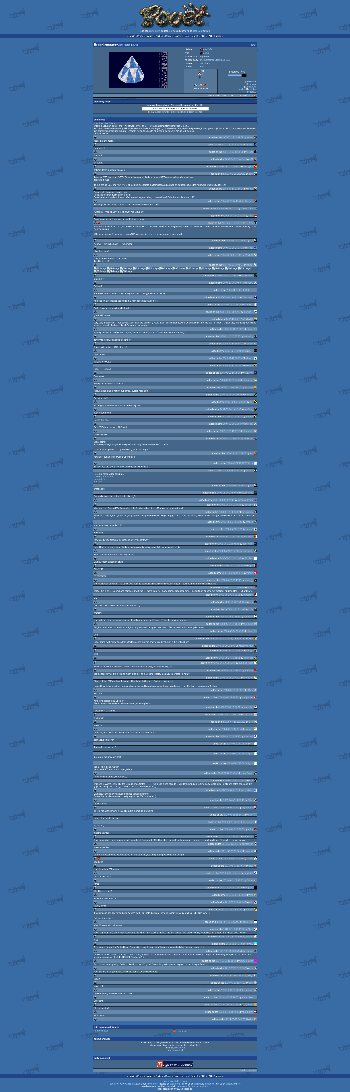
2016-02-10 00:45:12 (233, 929)
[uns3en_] (255, 409)
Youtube (98, 481)
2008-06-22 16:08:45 (234, 565)
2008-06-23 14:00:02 (233, 587)
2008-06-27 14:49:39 (232, 650)
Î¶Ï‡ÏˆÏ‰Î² (248, 558)
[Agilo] (255, 565)
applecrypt (248, 922)
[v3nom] (255, 573)
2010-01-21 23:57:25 (227, 807)
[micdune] (255, 387)
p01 (251, 159)
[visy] (255, 602)
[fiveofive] (255, 304)
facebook (159, 112)
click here (179, 1047)
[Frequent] (255, 887)
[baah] (255, 329)
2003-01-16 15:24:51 (234, 174)
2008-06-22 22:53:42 (232, 573)
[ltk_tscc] (255, 223)
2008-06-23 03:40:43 (230, 580)
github (205, 1086)
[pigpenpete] (255, 807)
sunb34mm (247, 773)
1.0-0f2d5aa (127, 1084)
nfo (253, 45)
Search (194, 36)
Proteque (248, 624)
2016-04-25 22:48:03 (231, 936)
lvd (251, 944)
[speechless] (255, 997)
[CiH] (255, 351)
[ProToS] (249, 255)
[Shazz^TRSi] (255, 208)
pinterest (175, 112)
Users (168, 36)
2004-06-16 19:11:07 (227, 208)
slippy (250, 248)
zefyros (249, 729)
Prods (140, 36)
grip (251, 902)
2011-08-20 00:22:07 (230, 887)
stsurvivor (248, 736)
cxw (251, 968)
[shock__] (255, 580)
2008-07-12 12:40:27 (228, 714)
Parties (159, 36)
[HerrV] (255, 283)
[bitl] (255, 1019)
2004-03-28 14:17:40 (231, 201)
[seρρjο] (255, 650)
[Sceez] (255, 152)
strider (250, 265)
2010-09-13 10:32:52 (233, 829)
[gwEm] (255, 343)
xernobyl (249, 505)
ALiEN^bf (248, 373)
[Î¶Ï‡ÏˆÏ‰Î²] (255, 558)
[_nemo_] (255, 990)
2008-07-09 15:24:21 (229, 707)
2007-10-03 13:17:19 (230, 431)
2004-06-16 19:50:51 (231, 223)
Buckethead (247, 275)
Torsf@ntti (248, 166)
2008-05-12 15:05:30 (229, 438)
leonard (249, 936)
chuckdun (248, 790)
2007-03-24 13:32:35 (230, 409)
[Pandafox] (255, 873)
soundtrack (250, 86)
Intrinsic (249, 522)
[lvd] (255, 944)
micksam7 (248, 512)
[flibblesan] (255, 438)
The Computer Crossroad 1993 (215, 60)
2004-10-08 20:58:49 (233, 283)
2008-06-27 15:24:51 (229, 658)
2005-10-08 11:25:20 (229, 312)
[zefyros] (255, 729)
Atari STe (206, 49)
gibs (251, 866)
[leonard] (255, 936)
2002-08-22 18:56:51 (229, 166)
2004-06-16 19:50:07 (234, 215)
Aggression (124, 45)
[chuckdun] (255, 790)
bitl (251, 1019)
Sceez (250, 152)
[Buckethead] (255, 275)
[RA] (255, 319)
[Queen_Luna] (255, 961)
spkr (251, 983)
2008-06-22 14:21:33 (230, 558)
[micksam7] (255, 512)
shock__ (249, 580)
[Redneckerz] (174, 1031)
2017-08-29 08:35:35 (230, 951)
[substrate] (255, 836)
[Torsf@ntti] (255, 166)
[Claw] (255, 690)
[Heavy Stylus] (255, 646)
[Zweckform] (255, 297)
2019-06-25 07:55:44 (233, 975)
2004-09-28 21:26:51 (227, 275)
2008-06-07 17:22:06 (231, 470)
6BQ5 (250, 975)
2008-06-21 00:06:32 (229, 512)
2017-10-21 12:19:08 (226, 961)
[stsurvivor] (255, 736)
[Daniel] (255, 858)
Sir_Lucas (248, 1012)
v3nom (249, 573)
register (252, 1070)
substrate (248, 836)
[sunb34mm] (255, 773)
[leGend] (255, 822)
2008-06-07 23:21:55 (235, 485)
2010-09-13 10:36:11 (230, 836)
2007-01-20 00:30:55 (230, 394)
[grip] (255, 902)
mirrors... (251, 92)
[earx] (255, 174)
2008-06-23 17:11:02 (234, 609)
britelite (249, 144)
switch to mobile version (175, 1081)
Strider (250, 880)
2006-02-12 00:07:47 (233, 358)
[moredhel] (255, 312)
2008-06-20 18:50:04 (227, 493)
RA (251, 319)
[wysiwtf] (255, 851)
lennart (249, 844)
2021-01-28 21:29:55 (227, 997)
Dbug (250, 800)
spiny (250, 829)
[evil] (255, 240)
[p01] (255, 159)
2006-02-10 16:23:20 (229, 336)
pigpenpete (247, 807)
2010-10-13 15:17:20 (232, 844)
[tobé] (255, 529)
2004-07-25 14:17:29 (233, 248)
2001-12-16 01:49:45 (231, 144)
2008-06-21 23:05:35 (228, 544)
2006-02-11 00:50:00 (235, 351)
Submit (217, 36)
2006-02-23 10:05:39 (230, 373)
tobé (251, 529)
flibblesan (248, 438)
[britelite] (255, 144)
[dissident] (255, 951)
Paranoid (248, 431)
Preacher (248, 380)
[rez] (255, 895)
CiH (251, 351)
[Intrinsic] (255, 522)
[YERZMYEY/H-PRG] (255, 638)
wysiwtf (249, 851)
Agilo (250, 565)
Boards (177, 36)
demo (204, 53)
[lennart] (255, 844)
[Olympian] (255, 1004)
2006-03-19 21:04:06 (230, 380)
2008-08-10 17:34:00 (237, 763)
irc (239, 1084)
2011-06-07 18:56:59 (229, 873)
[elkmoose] (255, 658)
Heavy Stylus (246, 646)
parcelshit (248, 536)
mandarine (152, 1084)
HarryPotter (247, 697)
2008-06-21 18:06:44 (234, 529)
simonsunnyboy (245, 500)
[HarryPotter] (255, 697)
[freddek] (255, 416)
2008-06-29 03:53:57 (234, 690)
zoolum (249, 909)
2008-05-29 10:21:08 (235, 453)
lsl (252, 463)
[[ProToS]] (255, 255)
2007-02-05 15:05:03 (235, 402)
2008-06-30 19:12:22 (227, 697)
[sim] (255, 453)
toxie (250, 609)
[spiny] (255, 829)
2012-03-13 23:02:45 (235, 902)
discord (229, 1084)
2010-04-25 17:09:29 (231, 822)
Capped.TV (99, 479)
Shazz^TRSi (247, 208)
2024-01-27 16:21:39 (227, 1004)
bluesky (190, 112)
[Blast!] (255, 929)
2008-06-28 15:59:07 (224, 663)
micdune (249, 387)
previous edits (175, 1050)
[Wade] (255, 587)
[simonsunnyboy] (255, 500)
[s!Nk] (255, 722)
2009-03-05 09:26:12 (229, 790)
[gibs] (255, 866)
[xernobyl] (255, 505)
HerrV (250, 283)
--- (252, 290)
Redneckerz (183, 1031)
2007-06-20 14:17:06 (231, 416)
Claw (250, 690)
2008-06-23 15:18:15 (229, 595)
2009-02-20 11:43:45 (228, 773)
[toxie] (255, 609)
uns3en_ (248, 409)
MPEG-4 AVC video (103, 476)
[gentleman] (255, 544)
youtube (252, 89)
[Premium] (255, 394)
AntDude (248, 670)
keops (250, 189)
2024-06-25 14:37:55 (236, 1019)
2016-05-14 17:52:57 (236, 944)
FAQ (209, 36)
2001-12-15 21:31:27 (232, 137)
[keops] (255, 189)
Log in (132, 36)
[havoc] (255, 358)
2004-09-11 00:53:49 (231, 255)
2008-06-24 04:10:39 (230, 624)
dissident (248, 951)
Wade (250, 587)
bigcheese (248, 551)
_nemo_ (249, 990)
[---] (255, 290)
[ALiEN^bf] (255, 373)
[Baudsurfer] (255, 714)
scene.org (198, 31)
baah (250, 329)
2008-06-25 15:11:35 (219, 638)
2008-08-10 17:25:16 (237, 743)
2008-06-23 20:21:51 (229, 616)
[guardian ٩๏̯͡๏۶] (255, 663)
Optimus (249, 201)
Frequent (248, 887)
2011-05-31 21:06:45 (232, 851)
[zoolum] (255, 909)
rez (251, 895)
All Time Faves (101, 1030)
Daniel (250, 858)
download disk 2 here (104, 123)
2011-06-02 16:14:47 (232, 858)
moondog (248, 336)
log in (243, 1070)
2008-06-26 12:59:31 (226, 646)
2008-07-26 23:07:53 (234, 722)
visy (251, 602)
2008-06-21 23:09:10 (228, 551)
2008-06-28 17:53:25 (230, 670)
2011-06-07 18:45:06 (235, 866)
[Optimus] (255, 201)
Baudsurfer (247, 714)
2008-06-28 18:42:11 (230, 677)
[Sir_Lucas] (255, 1012)
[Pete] (255, 215)
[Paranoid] (255, 431)
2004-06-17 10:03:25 (235, 240)
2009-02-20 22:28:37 (235, 780)
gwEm (250, 343)
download (251, 81)
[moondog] (255, 336)
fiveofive (249, 304)
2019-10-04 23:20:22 (231, 990)
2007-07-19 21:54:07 (233, 424)
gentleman (248, 544)
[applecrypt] (255, 922)
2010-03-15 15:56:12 (234, 815)
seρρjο (249, 650)
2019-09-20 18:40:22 (235, 983)
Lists (186, 36)
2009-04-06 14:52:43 (233, 800)
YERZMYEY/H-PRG (243, 638)
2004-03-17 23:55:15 (233, 189)
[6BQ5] (255, 975)
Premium (248, 394)
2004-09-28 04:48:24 (233, 265)
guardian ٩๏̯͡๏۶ (246, 663)
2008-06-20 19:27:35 (223, 500)
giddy (156, 31)
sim (251, 453)
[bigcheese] (255, 551)
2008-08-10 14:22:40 (229, 736)
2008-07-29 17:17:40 (232, 729)
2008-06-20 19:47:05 (230, 505)
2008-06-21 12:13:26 (231, 522)
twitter (167, 112)
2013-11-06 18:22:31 (232, 909)
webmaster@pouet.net (188, 1086)
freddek (249, 416)
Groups (149, 36)
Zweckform (247, 297)
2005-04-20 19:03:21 (228, 297)
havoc (250, 358)
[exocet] (254, 95)
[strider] (255, 265)
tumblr (183, 112)
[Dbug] (255, 800)
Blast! (250, 929)
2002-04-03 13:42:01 (235, 159)
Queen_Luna (246, 961)
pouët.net (114, 1084)
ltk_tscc (249, 223)
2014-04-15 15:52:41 (228, 922)
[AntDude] (255, 670)
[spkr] (255, 983)
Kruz (135, 45)
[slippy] (255, 248)
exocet (249, 95)
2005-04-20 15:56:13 (237, 290)
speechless (247, 997)
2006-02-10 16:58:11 (233, 343)
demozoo (251, 84)
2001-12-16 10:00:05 (233, 152)
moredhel (248, 312)
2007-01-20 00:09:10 (230, 387)
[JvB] (255, 402)
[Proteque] (255, 624)
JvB (251, 402)
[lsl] (255, 463)
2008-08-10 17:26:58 (237, 753)
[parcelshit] (255, 536)
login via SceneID (181, 1065)
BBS (203, 36)
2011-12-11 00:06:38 (236, 895)
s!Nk (251, 722)
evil (251, 240)
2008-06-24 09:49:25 (234, 631)
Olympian (248, 1004)
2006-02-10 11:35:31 (234, 329)
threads (198, 112)
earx (251, 174)
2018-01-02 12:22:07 (235, 968)
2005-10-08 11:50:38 (236, 319)
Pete (251, 215)
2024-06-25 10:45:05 (229, 1012)
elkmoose (248, 658)
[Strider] (255, 880)
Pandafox (248, 873)
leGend (249, 822)
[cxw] (255, 968)
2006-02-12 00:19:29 (233, 365)
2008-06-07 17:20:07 (237, 463)
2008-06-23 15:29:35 (235, 602)
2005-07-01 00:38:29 (231, 304)
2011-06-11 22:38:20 (233, 880)
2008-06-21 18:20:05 (229, 536)
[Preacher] (255, 380)
